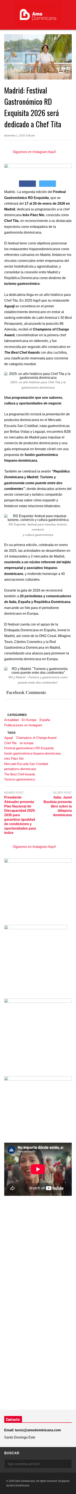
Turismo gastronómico (19, 779)
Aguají (8, 737)
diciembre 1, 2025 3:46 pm (19, 135)
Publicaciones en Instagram (23, 725)
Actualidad (11, 720)
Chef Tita (10, 743)
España (44, 720)
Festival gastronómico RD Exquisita (29, 748)
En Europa (29, 720)
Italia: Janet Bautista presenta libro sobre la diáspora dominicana (57, 806)
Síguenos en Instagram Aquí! (34, 152)
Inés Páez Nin (14, 758)
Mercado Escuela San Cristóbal (26, 764)
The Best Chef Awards (19, 774)
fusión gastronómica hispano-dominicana (32, 753)
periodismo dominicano (20, 769)
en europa (26, 743)
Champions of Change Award (36, 737)
